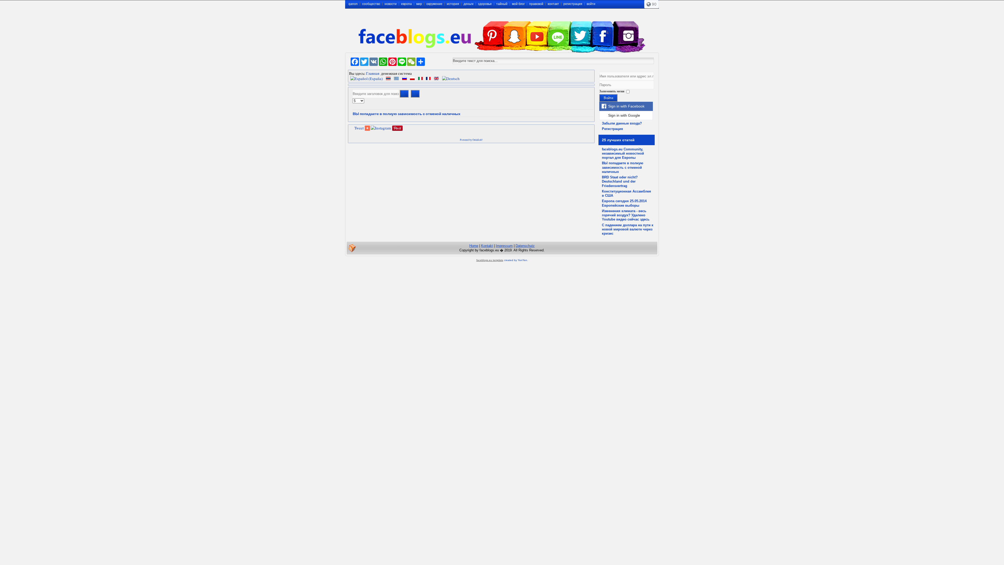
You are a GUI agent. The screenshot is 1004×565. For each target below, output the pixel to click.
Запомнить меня (611, 91)
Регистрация (612, 129)
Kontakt (487, 246)
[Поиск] (404, 94)
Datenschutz (525, 246)
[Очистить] (415, 94)
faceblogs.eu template (489, 260)
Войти (608, 98)
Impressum (504, 246)
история (453, 4)
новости (391, 4)
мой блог (518, 4)
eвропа (406, 4)
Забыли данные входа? (622, 123)
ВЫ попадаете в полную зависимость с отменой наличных (406, 114)
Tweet (359, 128)
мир (419, 4)
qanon (353, 4)
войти (591, 4)
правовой (536, 4)
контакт (553, 4)
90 (654, 4)
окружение (434, 4)
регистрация (572, 4)
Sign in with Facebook (626, 106)
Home (473, 246)
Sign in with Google (624, 115)
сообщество (371, 4)
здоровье (485, 4)
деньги (469, 4)
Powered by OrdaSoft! (471, 140)
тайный (501, 4)
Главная (372, 73)
